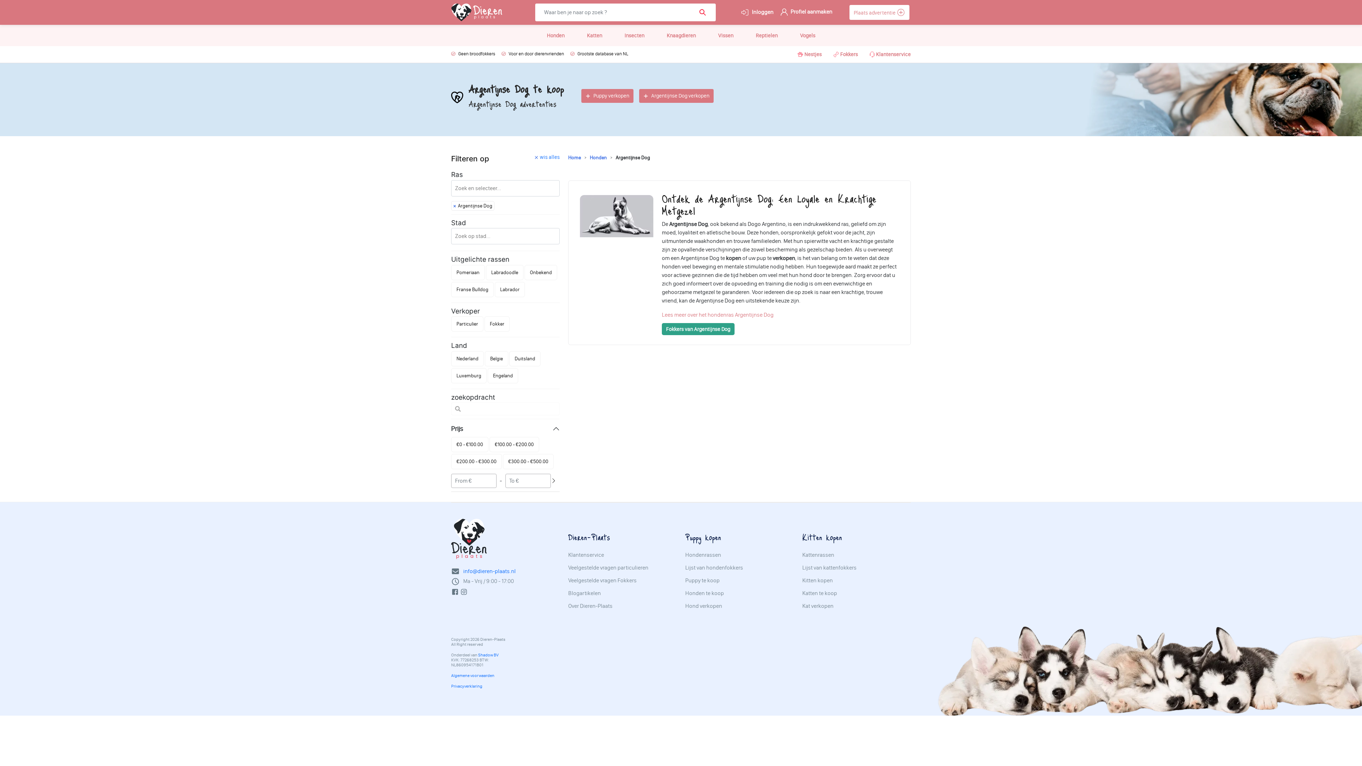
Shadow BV (488, 655)
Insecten (634, 35)
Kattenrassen (818, 555)
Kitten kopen (817, 580)
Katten (594, 35)
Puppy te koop (702, 580)
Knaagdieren (681, 35)
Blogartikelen (584, 593)
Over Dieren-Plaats (590, 606)
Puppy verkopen (611, 96)
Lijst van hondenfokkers (714, 568)
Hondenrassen (703, 555)
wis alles (550, 157)
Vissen (725, 35)
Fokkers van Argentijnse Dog (698, 329)
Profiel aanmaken (811, 11)
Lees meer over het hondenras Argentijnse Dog (718, 314)
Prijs (457, 428)
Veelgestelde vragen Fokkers (602, 580)
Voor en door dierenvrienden (536, 53)
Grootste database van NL (602, 53)
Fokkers (849, 54)
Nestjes (813, 54)
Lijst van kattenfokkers (829, 568)
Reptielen (767, 35)
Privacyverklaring (466, 686)
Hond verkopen (703, 606)
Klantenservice (893, 54)
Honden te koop (704, 593)
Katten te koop (819, 593)
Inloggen (762, 12)
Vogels (807, 35)
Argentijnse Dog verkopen (680, 96)
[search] (705, 12)
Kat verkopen (818, 606)
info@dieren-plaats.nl (489, 571)
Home (574, 158)
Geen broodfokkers (476, 53)
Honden (556, 35)
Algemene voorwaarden (472, 675)
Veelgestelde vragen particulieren (608, 568)
